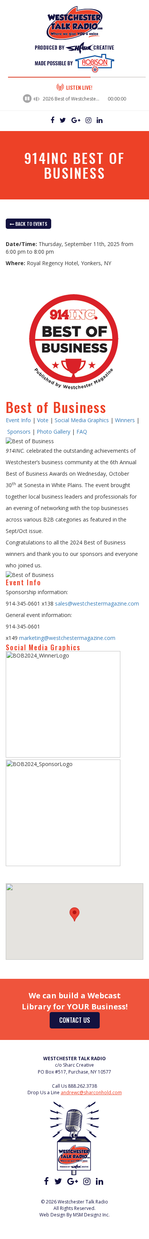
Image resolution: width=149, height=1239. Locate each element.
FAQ (81, 431)
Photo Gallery (53, 431)
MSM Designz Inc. (91, 1214)
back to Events (30, 223)
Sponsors (19, 431)
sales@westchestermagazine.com (97, 603)
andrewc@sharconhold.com (91, 1092)
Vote (43, 420)
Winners (125, 420)
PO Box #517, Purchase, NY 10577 (74, 1072)
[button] (74, 914)
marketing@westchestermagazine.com (67, 637)
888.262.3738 (82, 1086)
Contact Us (74, 1020)
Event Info (18, 420)
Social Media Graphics (82, 420)
